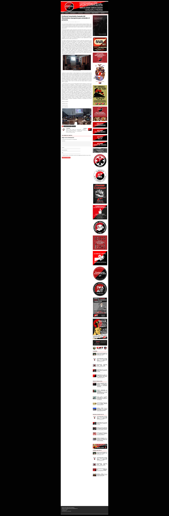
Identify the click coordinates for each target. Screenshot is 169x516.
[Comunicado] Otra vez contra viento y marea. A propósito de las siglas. (102, 370)
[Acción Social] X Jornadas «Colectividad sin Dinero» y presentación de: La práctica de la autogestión (102, 398)
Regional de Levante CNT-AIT (98, 414)
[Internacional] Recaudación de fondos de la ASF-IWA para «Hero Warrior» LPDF (102, 354)
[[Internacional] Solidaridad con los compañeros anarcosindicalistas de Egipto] (94, 470)
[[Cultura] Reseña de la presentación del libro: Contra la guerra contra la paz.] (94, 475)
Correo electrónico (64, 150)
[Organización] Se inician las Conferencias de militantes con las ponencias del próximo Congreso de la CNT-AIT (102, 376)
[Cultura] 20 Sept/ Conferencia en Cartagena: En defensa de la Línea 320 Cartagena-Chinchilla (102, 428)
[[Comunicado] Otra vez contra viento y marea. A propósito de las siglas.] (94, 371)
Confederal (95, 351)
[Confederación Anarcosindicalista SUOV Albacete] (84, 11)
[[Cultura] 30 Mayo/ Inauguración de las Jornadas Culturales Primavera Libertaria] (94, 404)
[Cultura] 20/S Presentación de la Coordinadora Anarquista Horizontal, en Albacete (102, 433)
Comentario (63, 140)
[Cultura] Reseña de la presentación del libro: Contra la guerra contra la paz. (102, 475)
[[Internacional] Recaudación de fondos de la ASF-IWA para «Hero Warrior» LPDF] (94, 454)
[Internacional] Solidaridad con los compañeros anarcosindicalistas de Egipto (102, 469)
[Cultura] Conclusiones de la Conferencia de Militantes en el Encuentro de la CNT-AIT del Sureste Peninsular (102, 439)
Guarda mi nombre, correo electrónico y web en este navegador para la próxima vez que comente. (77, 155)
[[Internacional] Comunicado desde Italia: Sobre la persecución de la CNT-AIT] (94, 366)
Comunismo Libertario (67, 126)
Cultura (74, 126)
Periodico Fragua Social (97, 381)
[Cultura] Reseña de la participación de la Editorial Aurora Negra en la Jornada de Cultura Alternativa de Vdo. (102, 409)
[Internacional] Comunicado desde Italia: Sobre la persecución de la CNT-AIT (102, 365)
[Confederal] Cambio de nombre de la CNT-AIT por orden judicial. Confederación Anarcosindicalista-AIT (102, 359)
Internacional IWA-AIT (97, 450)
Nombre (63, 147)
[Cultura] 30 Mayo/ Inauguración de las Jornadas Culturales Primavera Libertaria (102, 403)
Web (62, 152)
